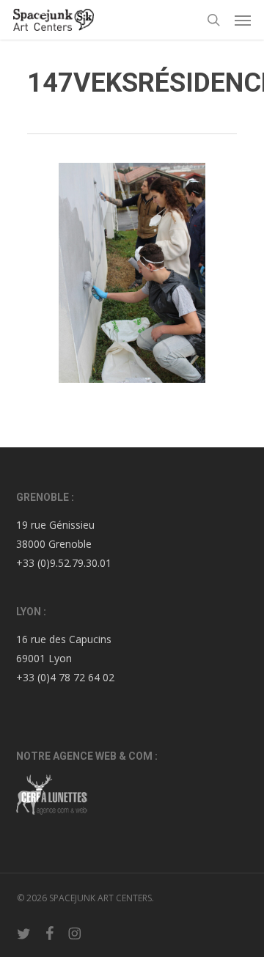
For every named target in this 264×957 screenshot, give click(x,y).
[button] (243, 19)
